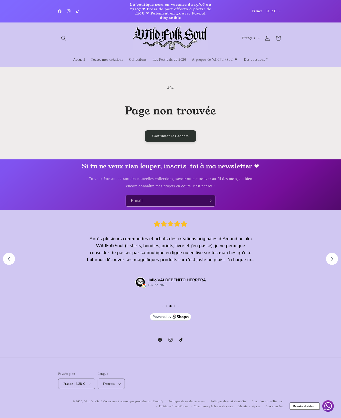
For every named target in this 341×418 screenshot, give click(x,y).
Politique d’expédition (173, 406)
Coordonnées (274, 406)
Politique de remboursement (187, 401)
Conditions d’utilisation (267, 401)
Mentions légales (249, 406)
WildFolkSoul (93, 401)
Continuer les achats (170, 136)
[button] (63, 38)
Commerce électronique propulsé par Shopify (133, 401)
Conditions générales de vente (213, 406)
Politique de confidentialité (229, 401)
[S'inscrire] (209, 201)
